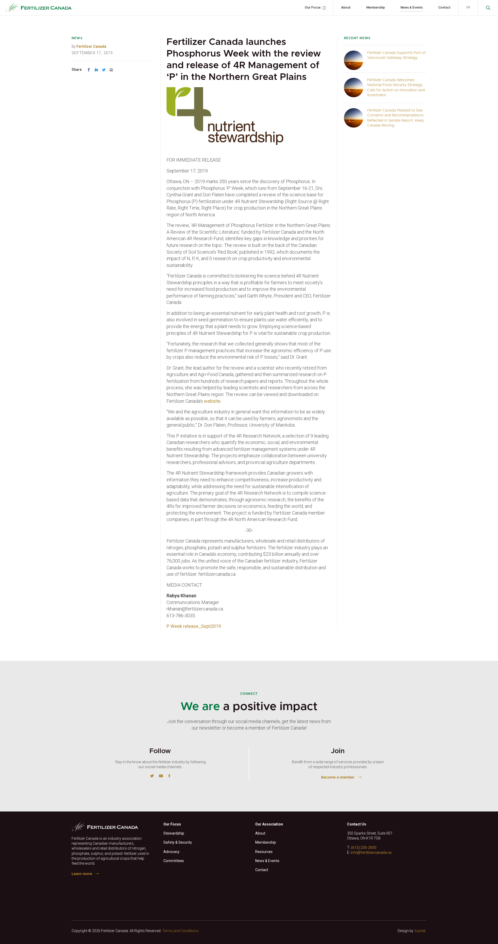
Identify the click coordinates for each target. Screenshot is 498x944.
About (346, 7)
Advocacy (171, 852)
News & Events (411, 7)
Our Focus (313, 7)
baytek (420, 931)
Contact (444, 7)
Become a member (338, 777)
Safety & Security (177, 842)
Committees (173, 861)
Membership (375, 7)
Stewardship (173, 833)
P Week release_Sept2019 (194, 626)
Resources (264, 852)
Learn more (82, 874)
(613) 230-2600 (363, 847)
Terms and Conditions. (180, 931)
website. (213, 401)
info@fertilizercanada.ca (371, 852)
